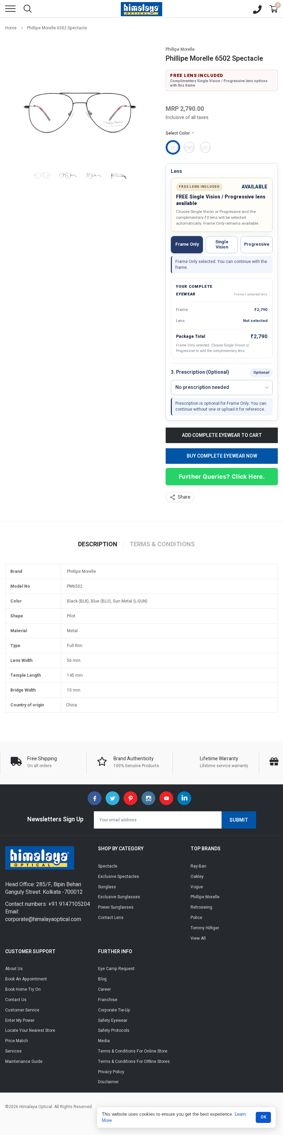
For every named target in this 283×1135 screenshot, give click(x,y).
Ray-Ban (198, 866)
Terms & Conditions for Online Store (132, 1051)
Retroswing (201, 907)
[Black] (173, 147)
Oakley (197, 876)
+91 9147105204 (69, 904)
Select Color (179, 133)
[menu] (10, 8)
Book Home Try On (23, 989)
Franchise (107, 1000)
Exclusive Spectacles (118, 876)
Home (11, 28)
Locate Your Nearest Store (30, 1030)
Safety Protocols (113, 1030)
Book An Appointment (26, 979)
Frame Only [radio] (187, 244)
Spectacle (107, 866)
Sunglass (107, 887)
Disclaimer (108, 1082)
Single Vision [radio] (221, 244)
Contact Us (16, 1000)
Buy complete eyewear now (222, 456)
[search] (27, 8)
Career (104, 989)
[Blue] (189, 147)
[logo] (141, 8)
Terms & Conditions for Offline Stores (134, 1061)
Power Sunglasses (116, 907)
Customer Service (22, 1010)
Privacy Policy (111, 1072)
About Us (14, 969)
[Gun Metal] (205, 147)
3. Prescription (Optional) (200, 372)
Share (184, 497)
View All (198, 938)
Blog (102, 979)
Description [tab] (97, 544)
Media (104, 1041)
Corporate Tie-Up (114, 1010)
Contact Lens (111, 917)
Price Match (16, 1041)
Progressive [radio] (257, 244)
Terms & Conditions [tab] (162, 544)
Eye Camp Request (116, 969)
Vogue (197, 887)
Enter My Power (20, 1020)
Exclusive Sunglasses (119, 897)
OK (263, 1117)
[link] (42, 173)
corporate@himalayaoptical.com (43, 919)
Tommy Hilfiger (205, 928)
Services (13, 1051)
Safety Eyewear (112, 1020)
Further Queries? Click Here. (222, 476)
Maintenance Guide (23, 1061)
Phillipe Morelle (180, 49)
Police (196, 917)
